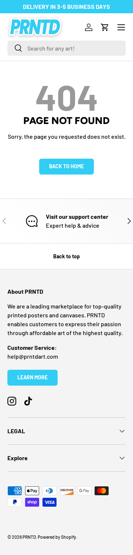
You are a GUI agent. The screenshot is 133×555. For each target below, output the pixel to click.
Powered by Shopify (57, 537)
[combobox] (66, 48)
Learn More (32, 377)
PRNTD (29, 537)
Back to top (66, 256)
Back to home (66, 166)
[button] (105, 27)
